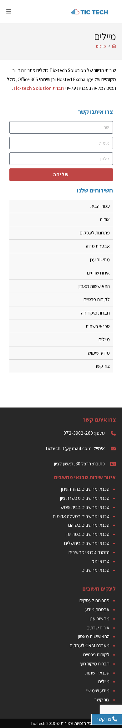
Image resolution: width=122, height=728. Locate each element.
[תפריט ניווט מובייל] (9, 11)
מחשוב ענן (100, 259)
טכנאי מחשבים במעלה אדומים (81, 516)
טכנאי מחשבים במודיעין (87, 534)
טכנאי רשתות (98, 326)
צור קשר (102, 366)
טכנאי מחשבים (95, 570)
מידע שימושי (98, 353)
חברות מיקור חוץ (95, 313)
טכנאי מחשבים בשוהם (88, 525)
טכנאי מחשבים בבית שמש (84, 507)
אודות (105, 219)
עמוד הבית (100, 206)
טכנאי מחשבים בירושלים (86, 543)
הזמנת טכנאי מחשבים (89, 552)
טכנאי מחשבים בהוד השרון (85, 489)
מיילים (101, 46)
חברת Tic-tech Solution (38, 88)
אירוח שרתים (98, 272)
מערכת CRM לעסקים (89, 645)
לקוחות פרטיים (97, 299)
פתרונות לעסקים (95, 232)
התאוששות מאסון (94, 286)
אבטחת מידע (97, 246)
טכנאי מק (100, 561)
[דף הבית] (114, 46)
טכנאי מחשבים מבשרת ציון (84, 498)
